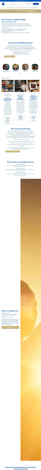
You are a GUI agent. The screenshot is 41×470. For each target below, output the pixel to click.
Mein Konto (30, 3)
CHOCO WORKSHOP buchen (33, 118)
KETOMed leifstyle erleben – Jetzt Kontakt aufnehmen (10, 327)
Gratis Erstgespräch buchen (9, 56)
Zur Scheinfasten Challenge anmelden (12, 151)
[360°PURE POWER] (3, 4)
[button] (36, 4)
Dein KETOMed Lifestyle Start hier (20, 117)
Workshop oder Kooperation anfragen (7, 120)
